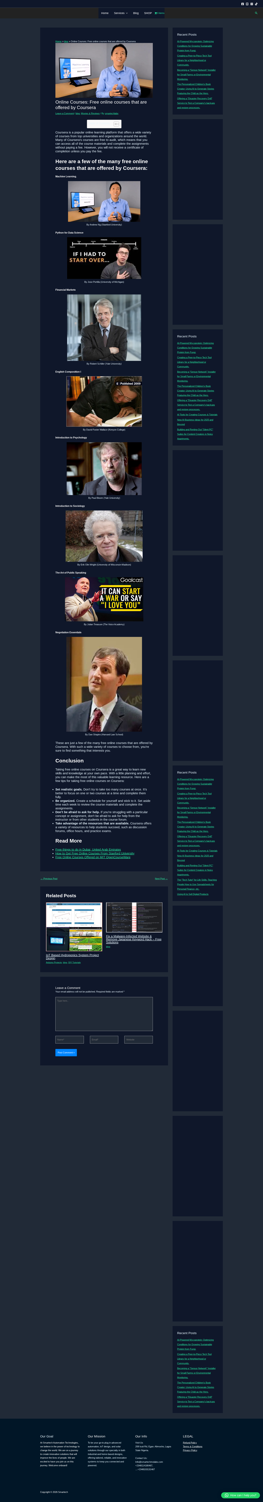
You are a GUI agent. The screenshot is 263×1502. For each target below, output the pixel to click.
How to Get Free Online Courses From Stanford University (94, 853)
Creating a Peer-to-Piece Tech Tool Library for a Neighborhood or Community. (194, 60)
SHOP (148, 13)
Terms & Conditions (192, 1446)
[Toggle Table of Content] (114, 124)
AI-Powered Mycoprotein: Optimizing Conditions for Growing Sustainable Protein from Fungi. (195, 46)
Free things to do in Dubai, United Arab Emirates (88, 849)
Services (119, 13)
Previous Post (48, 878)
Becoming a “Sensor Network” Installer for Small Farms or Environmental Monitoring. (196, 74)
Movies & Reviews (90, 113)
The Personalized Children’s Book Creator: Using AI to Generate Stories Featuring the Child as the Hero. (195, 89)
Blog (136, 13)
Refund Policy (190, 1442)
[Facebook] (242, 4)
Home (105, 13)
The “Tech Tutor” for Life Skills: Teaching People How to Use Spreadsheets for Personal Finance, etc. (197, 884)
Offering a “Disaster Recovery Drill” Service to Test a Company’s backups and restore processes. (196, 103)
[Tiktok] (256, 4)
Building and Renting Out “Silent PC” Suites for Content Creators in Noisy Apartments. (195, 434)
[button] (126, 13)
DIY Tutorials (74, 962)
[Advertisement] (197, 169)
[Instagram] (251, 4)
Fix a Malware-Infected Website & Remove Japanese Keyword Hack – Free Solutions (133, 939)
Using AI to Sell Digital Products (193, 894)
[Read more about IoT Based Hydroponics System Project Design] (74, 926)
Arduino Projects (54, 962)
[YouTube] (247, 4)
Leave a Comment (64, 113)
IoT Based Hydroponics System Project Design (72, 956)
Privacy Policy (190, 1450)
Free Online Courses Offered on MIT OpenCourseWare (92, 857)
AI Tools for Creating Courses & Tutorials (197, 414)
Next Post (161, 878)
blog (78, 113)
